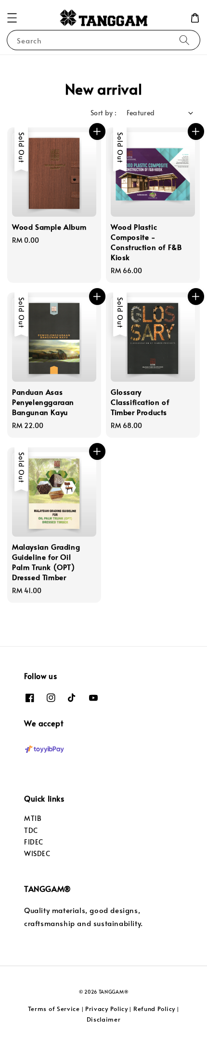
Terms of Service (54, 1008)
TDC (31, 830)
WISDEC (37, 853)
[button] (12, 17)
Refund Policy (154, 1008)
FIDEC (33, 841)
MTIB (32, 818)
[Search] (184, 39)
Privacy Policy (106, 1008)
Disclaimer (104, 1019)
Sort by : (104, 112)
